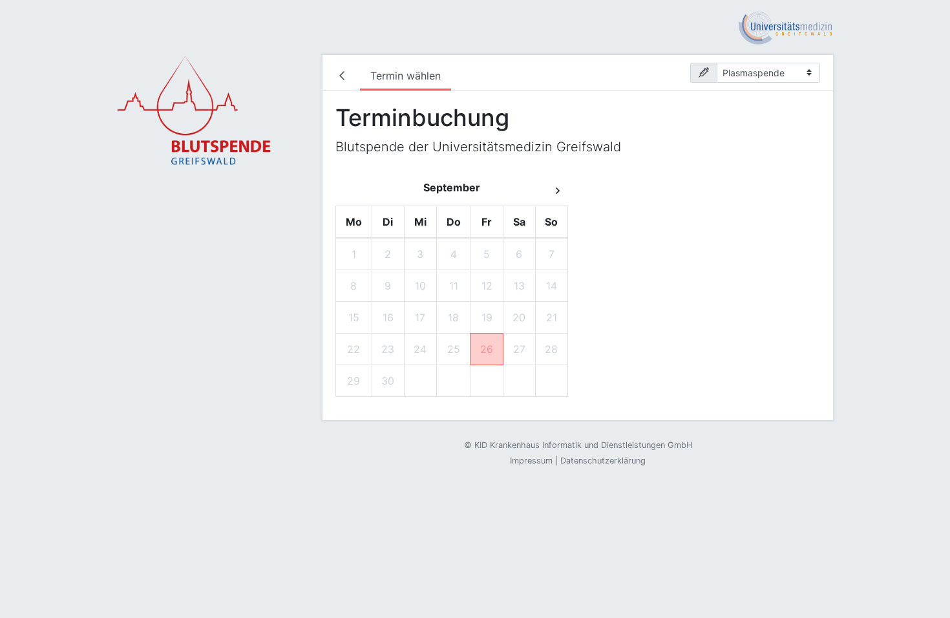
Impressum (531, 460)
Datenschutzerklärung (603, 460)
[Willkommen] (344, 77)
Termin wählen (405, 75)
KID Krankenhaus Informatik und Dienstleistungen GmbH (583, 445)
